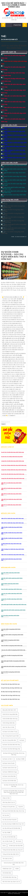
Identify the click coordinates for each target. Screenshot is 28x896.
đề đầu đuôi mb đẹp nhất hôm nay (10, 691)
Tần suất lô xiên (7, 858)
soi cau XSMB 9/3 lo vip (12, 391)
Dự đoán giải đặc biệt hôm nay (11, 744)
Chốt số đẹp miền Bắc (9, 723)
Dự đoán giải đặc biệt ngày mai (11, 749)
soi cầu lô (14, 365)
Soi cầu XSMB (6, 832)
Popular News (17, 25)
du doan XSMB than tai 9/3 (12, 325)
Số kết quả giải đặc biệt (16, 845)
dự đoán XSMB (20, 759)
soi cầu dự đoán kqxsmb (10, 819)
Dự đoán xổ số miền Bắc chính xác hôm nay (13, 785)
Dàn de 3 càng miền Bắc (9, 740)
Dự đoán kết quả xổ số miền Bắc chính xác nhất (13, 331)
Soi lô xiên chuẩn (7, 841)
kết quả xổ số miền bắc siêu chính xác (13, 811)
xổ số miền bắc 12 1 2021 (12, 410)
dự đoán (22, 740)
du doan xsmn (14, 329)
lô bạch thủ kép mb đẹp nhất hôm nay (11, 688)
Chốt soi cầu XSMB (10, 303)
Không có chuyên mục (9, 806)
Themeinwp (16, 893)
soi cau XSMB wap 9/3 (11, 398)
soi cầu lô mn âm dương (13, 370)
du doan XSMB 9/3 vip (11, 319)
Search (3, 424)
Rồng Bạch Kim (9, 357)
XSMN (16, 414)
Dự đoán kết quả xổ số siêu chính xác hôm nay (13, 754)
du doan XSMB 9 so (17, 312)
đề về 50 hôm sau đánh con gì (11, 881)
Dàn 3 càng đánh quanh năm (11, 736)
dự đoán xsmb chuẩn (9, 763)
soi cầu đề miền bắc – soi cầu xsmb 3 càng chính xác (14, 5)
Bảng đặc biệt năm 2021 (9, 710)
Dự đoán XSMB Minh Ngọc (13, 350)
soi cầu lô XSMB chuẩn (11, 376)
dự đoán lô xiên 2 (8, 759)
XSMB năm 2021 (7, 868)
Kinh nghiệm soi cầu (16, 297)
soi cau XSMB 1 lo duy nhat (14, 385)
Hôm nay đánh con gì (9, 802)
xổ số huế (11, 408)
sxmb (6, 402)
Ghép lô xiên (6, 798)
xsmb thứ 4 (11, 414)
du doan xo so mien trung (10, 731)
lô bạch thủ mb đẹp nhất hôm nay (10, 684)
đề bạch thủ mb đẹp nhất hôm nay (10, 695)
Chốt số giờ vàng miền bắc (10, 714)
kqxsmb (6, 353)
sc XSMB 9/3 (18, 357)
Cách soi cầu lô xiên (8, 727)
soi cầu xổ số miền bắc (9, 837)
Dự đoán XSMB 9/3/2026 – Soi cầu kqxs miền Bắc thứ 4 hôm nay (13, 255)
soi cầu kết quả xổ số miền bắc (11, 828)
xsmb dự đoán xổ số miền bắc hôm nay (14, 863)
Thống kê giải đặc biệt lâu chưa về (12, 850)
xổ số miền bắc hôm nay (10, 877)
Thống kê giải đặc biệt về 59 (11, 854)
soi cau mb (6, 815)
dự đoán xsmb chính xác (10, 767)
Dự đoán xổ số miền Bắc (9, 780)
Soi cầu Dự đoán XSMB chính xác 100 (13, 824)
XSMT (4, 415)
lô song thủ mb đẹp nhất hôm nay (10, 699)
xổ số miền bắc (7, 873)
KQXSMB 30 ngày (14, 353)
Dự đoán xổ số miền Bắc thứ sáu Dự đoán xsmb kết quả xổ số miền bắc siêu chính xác (14, 792)
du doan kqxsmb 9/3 (10, 304)
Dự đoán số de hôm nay (11, 336)
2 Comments (11, 415)
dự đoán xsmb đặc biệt (9, 776)
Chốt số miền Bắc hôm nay (10, 718)
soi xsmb (18, 841)
